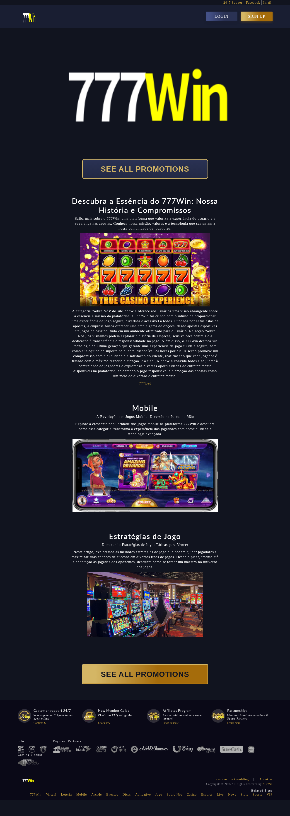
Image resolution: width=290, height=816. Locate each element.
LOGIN (221, 16)
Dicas (127, 794)
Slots (244, 794)
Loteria (66, 794)
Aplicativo (143, 794)
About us (266, 779)
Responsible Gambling (232, 779)
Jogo (158, 794)
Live (220, 794)
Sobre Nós (174, 794)
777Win (268, 784)
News (232, 794)
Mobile (81, 794)
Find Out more (171, 723)
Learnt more (233, 723)
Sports (257, 794)
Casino (192, 794)
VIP (270, 794)
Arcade (96, 794)
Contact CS (40, 723)
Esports (206, 794)
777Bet (145, 383)
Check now (104, 723)
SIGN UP (256, 16)
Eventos (112, 794)
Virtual (51, 794)
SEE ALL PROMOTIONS (145, 169)
